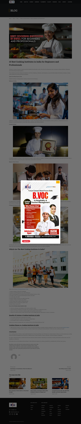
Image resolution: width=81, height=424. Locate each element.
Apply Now (26, 241)
